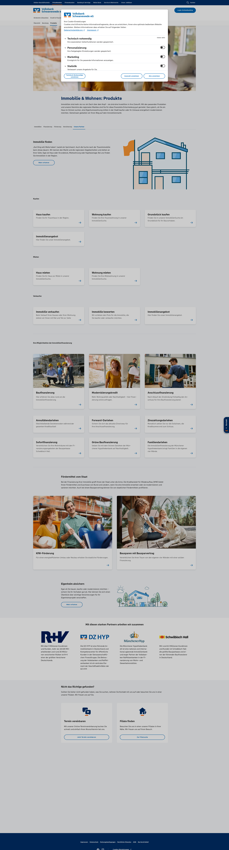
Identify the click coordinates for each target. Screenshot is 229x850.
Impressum (92, 30)
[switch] (162, 47)
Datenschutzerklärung (73, 30)
